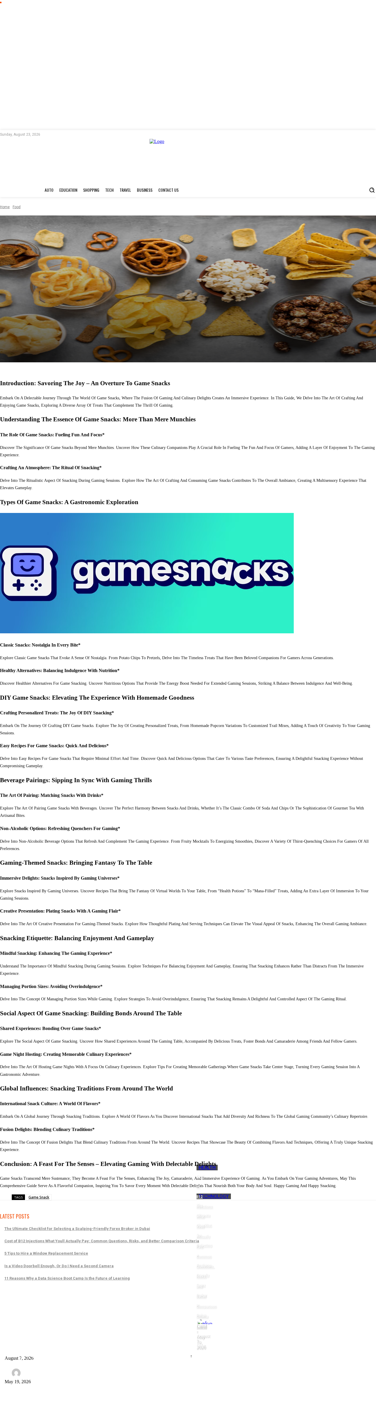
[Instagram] (58, 134)
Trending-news (76, 1303)
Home (5, 207)
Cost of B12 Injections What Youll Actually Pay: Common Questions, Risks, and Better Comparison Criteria (101, 1241)
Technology (214, 1196)
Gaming (49, 1303)
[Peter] (17, 1373)
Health (207, 1167)
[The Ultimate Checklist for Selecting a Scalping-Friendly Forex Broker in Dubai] (191, 1355)
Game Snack (38, 1197)
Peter (32, 1373)
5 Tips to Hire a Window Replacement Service (46, 1253)
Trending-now (111, 1303)
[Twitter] (67, 134)
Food (17, 207)
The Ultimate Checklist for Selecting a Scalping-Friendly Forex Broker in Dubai (77, 1228)
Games (32, 1303)
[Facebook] (49, 134)
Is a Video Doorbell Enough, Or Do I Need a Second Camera (59, 1266)
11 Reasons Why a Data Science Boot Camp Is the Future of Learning (67, 1278)
